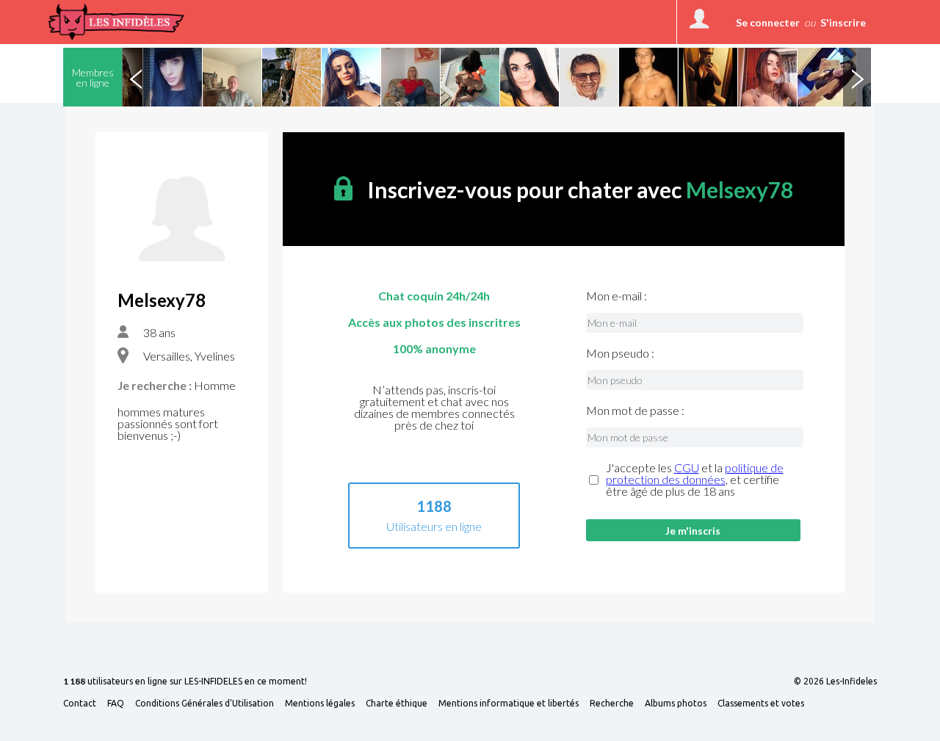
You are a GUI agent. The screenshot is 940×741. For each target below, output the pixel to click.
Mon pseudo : (620, 353)
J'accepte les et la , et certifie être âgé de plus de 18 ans (695, 479)
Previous (136, 77)
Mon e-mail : (616, 296)
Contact (79, 703)
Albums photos (675, 703)
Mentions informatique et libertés (508, 703)
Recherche (612, 703)
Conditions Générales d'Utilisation (204, 703)
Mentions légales (320, 703)
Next (857, 77)
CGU (686, 467)
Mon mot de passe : (635, 410)
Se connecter (768, 22)
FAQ (115, 703)
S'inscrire (843, 22)
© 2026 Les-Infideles (835, 681)
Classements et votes (760, 703)
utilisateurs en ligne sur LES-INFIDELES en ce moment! (185, 682)
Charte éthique (396, 703)
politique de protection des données (695, 473)
